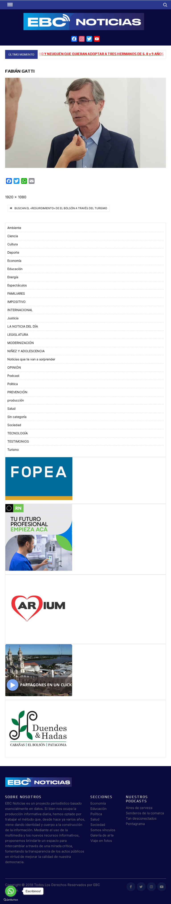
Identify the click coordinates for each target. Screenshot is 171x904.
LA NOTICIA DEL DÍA (22, 326)
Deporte (13, 252)
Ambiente (14, 228)
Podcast (13, 375)
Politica (12, 384)
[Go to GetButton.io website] (11, 899)
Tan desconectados (141, 818)
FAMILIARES (16, 293)
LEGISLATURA (17, 334)
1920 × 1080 (15, 197)
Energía (12, 277)
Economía (14, 260)
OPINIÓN (14, 367)
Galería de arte (102, 835)
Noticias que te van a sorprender (31, 359)
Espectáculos (17, 285)
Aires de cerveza (139, 808)
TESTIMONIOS (18, 441)
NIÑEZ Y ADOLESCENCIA (26, 351)
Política (96, 814)
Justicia (12, 318)
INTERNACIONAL (20, 310)
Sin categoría (16, 417)
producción (15, 400)
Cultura (12, 244)
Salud (11, 408)
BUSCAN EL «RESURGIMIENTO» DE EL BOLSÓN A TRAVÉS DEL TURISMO (60, 208)
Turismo (13, 449)
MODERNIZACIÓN (20, 343)
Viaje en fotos (101, 840)
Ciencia (12, 236)
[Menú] (9, 4)
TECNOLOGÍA (17, 433)
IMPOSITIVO (16, 302)
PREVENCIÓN (17, 392)
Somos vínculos (102, 830)
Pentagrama (135, 824)
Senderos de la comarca (145, 813)
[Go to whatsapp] (10, 891)
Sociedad (14, 425)
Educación (14, 269)
